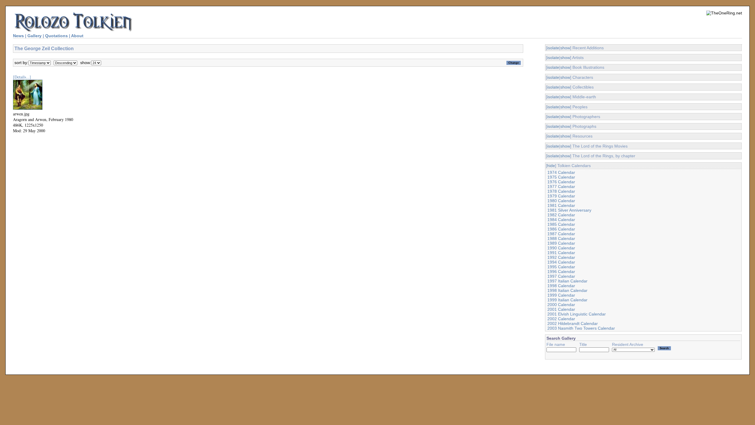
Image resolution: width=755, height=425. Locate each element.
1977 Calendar (561, 186)
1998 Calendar (561, 285)
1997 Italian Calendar (567, 281)
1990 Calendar (561, 248)
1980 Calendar (561, 200)
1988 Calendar (561, 238)
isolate (553, 47)
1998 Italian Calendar (567, 290)
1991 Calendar (561, 252)
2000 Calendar (561, 304)
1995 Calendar (561, 266)
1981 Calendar (561, 205)
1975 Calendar (561, 177)
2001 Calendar (561, 309)
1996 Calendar (561, 271)
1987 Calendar (561, 233)
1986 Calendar (561, 229)
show (565, 47)
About (77, 35)
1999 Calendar (561, 295)
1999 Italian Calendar (567, 300)
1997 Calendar (561, 276)
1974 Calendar (561, 172)
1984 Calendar (561, 219)
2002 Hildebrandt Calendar (572, 323)
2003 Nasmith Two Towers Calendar (581, 328)
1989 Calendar (561, 243)
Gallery (34, 35)
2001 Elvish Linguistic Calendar (576, 314)
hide (551, 165)
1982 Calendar (561, 214)
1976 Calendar (561, 181)
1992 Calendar (561, 257)
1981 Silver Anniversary (569, 210)
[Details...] (22, 77)
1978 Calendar (561, 191)
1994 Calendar (561, 262)
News (18, 35)
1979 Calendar (561, 196)
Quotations (56, 35)
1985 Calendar (561, 224)
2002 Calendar (561, 318)
